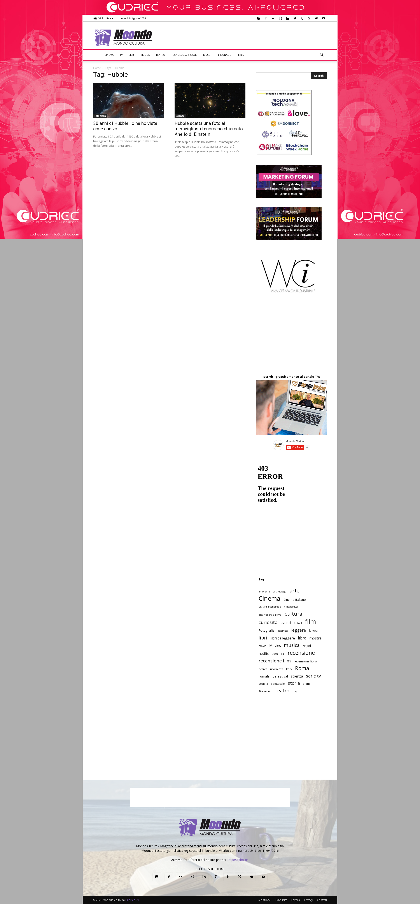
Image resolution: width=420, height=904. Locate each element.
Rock (289, 669)
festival (298, 623)
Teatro (160, 54)
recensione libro (305, 661)
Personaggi (224, 54)
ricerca (263, 669)
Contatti (322, 900)
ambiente (264, 591)
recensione (301, 652)
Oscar (275, 653)
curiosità (268, 622)
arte (294, 590)
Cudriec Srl (132, 900)
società (263, 684)
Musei (206, 54)
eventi (286, 622)
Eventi (242, 54)
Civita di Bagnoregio (270, 606)
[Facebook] (265, 18)
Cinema (109, 54)
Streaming (265, 691)
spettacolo (278, 684)
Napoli (307, 646)
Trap (295, 691)
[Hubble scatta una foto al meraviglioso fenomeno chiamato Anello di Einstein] (210, 100)
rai (283, 654)
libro (302, 638)
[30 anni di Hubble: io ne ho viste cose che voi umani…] (128, 100)
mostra (315, 638)
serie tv (313, 676)
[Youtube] (323, 18)
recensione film (275, 660)
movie (262, 646)
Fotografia (100, 115)
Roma (302, 668)
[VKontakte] (316, 18)
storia (294, 683)
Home (97, 68)
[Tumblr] (302, 18)
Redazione (264, 900)
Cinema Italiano (295, 599)
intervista (283, 630)
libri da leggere (282, 638)
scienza (297, 676)
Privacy (308, 900)
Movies (275, 645)
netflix (264, 653)
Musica (145, 54)
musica (292, 645)
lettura (313, 630)
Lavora (295, 900)
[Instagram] (280, 18)
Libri (132, 54)
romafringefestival (273, 676)
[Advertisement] (246, 37)
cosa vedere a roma (270, 614)
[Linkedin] (287, 18)
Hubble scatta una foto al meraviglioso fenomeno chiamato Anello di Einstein (209, 129)
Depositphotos (237, 860)
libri (263, 637)
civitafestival (291, 606)
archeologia (280, 591)
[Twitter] (309, 18)
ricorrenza (276, 669)
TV (121, 54)
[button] (321, 55)
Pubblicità (281, 900)
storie (306, 683)
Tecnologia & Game (184, 54)
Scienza (180, 115)
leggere (298, 630)
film (310, 621)
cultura (293, 613)
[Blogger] (258, 18)
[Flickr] (273, 18)
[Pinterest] (294, 18)
